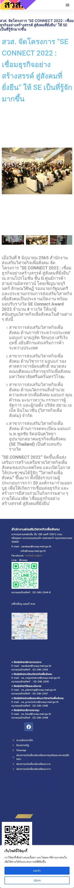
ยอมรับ (37, 870)
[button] (67, 5)
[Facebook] (28, 726)
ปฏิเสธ (37, 880)
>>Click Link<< (34, 556)
